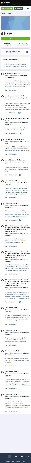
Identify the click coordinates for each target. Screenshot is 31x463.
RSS (24, 461)
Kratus (23, 233)
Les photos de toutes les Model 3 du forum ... (17, 119)
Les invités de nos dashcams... (15, 139)
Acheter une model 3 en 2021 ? (15, 73)
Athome (23, 141)
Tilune (23, 122)
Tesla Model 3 (11, 77)
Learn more (3, 3)
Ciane (6, 75)
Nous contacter (10, 461)
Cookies (18, 461)
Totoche (23, 183)
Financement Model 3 (12, 181)
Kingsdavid (24, 75)
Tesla (6, 143)
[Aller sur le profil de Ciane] (2, 74)
